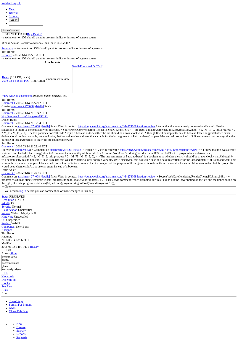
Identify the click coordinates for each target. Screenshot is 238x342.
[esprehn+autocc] (11, 263)
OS (3, 220)
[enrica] (11, 260)
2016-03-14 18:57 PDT (16, 80)
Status (5, 196)
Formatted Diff (88, 66)
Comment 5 (8, 173)
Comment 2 (8, 113)
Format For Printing (20, 304)
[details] (39, 106)
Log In (13, 19)
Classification (9, 209)
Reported (6, 55)
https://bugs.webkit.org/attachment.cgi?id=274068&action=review (116, 126)
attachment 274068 (22, 106)
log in (22, 191)
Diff (99, 66)
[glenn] (11, 266)
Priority (5, 203)
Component (8, 226)
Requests (21, 337)
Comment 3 (8, 123)
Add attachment (22, 95)
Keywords (7, 276)
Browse (13, 12)
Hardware (7, 216)
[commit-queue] (11, 256)
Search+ (14, 16)
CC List (6, 250)
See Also (6, 286)
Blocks (5, 283)
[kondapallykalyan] (11, 269)
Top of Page (16, 301)
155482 (37, 34)
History (34, 246)
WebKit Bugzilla (11, 3)
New (12, 9)
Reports (20, 334)
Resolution (7, 199)
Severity (6, 206)
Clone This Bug (18, 311)
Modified (6, 243)
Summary (7, 48)
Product (6, 223)
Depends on (8, 279)
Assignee (6, 230)
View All (7, 95)
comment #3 (22, 149)
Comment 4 (8, 146)
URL (4, 273)
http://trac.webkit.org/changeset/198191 (24, 116)
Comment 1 (8, 103)
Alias (4, 289)
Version (5, 213)
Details (76, 66)
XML (12, 308)
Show (13, 253)
